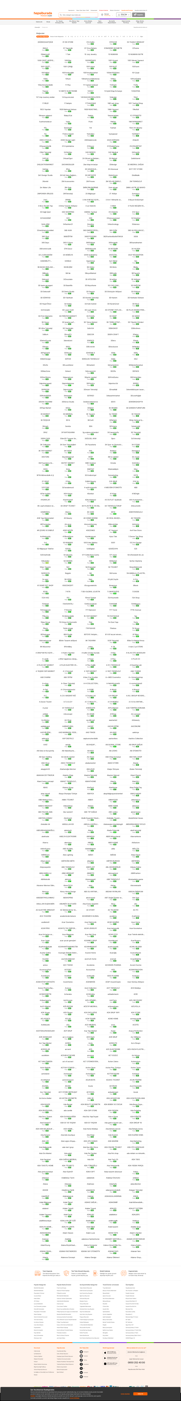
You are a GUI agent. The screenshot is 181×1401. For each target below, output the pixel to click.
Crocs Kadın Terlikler (62, 1306)
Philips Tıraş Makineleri (62, 1322)
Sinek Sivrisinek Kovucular (40, 1317)
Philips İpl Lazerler (61, 1293)
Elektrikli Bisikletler (38, 1290)
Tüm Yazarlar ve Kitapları (132, 1290)
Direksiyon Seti (38, 1338)
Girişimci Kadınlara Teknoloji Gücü (65, 1361)
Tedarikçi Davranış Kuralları (64, 1359)
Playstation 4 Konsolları (40, 1311)
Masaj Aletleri (106, 1293)
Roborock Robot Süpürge (63, 1290)
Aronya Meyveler (84, 1303)
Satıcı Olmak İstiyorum (62, 1353)
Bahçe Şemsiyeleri (107, 1327)
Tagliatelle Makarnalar (85, 1306)
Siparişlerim (71, 10)
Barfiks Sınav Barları (108, 1330)
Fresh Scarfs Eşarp (61, 1288)
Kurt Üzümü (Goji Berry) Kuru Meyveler (89, 1338)
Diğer (141, 36)
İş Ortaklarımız (37, 1353)
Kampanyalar (94, 10)
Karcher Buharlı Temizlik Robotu (65, 1330)
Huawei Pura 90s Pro (131, 1306)
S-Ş (117, 36)
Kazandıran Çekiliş (130, 1311)
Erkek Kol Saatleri (38, 1330)
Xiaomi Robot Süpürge (62, 1327)
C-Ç (72, 36)
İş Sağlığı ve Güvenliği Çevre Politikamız (44, 1372)
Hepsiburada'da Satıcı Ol (141, 10)
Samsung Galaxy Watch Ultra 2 (133, 1335)
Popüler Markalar (130, 1296)
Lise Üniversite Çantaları (40, 1306)
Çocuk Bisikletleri (38, 1303)
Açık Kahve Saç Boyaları (86, 1314)
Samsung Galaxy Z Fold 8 (132, 1327)
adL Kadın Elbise (61, 1338)
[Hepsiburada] (43, 13)
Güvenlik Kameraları (39, 1309)
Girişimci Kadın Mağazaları (57, 36)
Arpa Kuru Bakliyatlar (85, 1311)
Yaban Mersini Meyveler (86, 1288)
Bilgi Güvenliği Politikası (40, 1367)
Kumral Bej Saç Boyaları (86, 1330)
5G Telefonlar (129, 1322)
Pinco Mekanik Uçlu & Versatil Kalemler (67, 1319)
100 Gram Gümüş (38, 1319)
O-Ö (105, 36)
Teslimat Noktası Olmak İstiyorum (65, 1364)
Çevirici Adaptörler (107, 1314)
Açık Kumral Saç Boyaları (86, 1293)
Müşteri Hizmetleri (115, 10)
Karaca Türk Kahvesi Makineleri (65, 1325)
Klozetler (105, 1303)
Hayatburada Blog (61, 1351)
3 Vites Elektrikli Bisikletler (86, 1325)
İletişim (35, 1374)
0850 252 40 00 (136, 1362)
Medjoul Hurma (83, 1301)
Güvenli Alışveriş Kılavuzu (40, 1369)
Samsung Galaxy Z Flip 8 (132, 1332)
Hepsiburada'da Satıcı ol (140, 27)
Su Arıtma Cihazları (38, 1322)
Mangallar (105, 1332)
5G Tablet (128, 1319)
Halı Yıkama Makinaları (108, 1298)
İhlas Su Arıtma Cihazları (63, 1335)
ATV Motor (36, 1301)
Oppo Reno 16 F (130, 1325)
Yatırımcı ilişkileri (38, 1356)
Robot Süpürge (37, 1314)
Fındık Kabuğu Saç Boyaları (87, 1319)
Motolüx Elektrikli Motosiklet (64, 1314)
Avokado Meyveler (84, 1298)
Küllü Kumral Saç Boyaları (86, 1290)
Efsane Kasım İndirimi (131, 1298)
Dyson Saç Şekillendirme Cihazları (65, 1309)
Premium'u (44, 15)
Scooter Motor (37, 1296)
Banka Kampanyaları (62, 1369)
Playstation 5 (129, 1314)
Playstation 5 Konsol (39, 1293)
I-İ (88, 36)
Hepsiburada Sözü (130, 1288)
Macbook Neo (129, 1309)
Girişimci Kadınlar (103, 10)
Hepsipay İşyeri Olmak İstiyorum (65, 1356)
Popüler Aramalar (130, 1293)
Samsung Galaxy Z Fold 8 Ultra (133, 1330)
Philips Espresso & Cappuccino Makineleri (67, 1311)
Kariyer (36, 1361)
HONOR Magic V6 (130, 1338)
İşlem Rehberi (60, 1372)
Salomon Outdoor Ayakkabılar (64, 1298)
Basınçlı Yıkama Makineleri (109, 1290)
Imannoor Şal (60, 1303)
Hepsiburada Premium (127, 10)
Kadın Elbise (37, 1298)
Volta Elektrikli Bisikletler (63, 1301)
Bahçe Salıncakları (107, 1319)
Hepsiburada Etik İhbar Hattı (136, 1369)
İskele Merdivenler (84, 1335)
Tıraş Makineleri (107, 1288)
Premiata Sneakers (61, 1332)
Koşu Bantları (37, 1332)
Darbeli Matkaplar (84, 1322)
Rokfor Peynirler (84, 1332)
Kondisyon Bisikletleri (108, 1338)
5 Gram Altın (106, 1306)
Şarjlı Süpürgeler (107, 1317)
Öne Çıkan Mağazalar (42, 36)
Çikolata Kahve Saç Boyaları (87, 1309)
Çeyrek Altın (106, 1309)
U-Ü (124, 36)
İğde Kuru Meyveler (85, 1296)
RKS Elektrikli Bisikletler (63, 1296)
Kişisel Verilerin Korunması (40, 1364)
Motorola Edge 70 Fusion (132, 1317)
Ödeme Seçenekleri (62, 1367)
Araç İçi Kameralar (38, 1335)
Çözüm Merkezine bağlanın (136, 1352)
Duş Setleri (105, 1335)
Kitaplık (105, 1325)
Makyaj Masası (106, 1301)
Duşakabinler (37, 1327)
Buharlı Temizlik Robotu (109, 1322)
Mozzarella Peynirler (85, 1327)
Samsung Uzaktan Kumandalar (64, 1317)
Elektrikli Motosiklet (39, 1288)
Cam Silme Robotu (38, 1325)
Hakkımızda (37, 1351)
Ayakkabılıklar (106, 1311)
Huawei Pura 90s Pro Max (132, 1303)
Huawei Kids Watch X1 (131, 1301)
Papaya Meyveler (84, 1317)
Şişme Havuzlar (107, 1296)
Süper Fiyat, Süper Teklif (82, 10)
